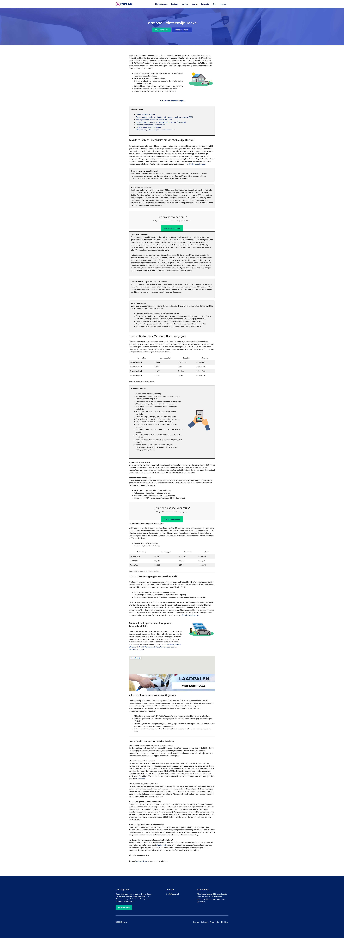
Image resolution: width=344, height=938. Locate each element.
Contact (223, 4)
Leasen (194, 4)
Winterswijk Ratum (167, 647)
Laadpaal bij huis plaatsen (145, 114)
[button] (173, 100)
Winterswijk (162, 845)
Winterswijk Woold (136, 647)
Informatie (205, 4)
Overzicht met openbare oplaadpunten (150, 125)
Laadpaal (174, 4)
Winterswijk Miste (173, 644)
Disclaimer (224, 922)
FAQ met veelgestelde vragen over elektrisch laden (155, 130)
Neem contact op (124, 908)
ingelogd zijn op (141, 861)
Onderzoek (204, 922)
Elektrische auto (161, 4)
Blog (214, 4)
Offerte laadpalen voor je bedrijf (148, 127)
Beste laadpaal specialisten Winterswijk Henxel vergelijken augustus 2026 (164, 117)
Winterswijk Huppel (136, 649)
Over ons (196, 922)
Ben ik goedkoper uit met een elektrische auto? (154, 120)
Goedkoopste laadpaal (197, 164)
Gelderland (140, 779)
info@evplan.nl (173, 894)
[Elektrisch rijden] (124, 4)
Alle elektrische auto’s (190, 615)
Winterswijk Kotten (152, 647)
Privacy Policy (215, 922)
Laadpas (185, 4)
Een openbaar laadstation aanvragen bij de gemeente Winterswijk (161, 122)
